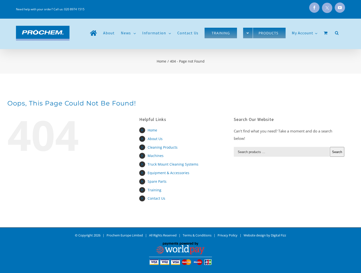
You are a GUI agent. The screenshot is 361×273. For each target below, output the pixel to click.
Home (152, 130)
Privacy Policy (227, 235)
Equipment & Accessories (168, 172)
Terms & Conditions (197, 235)
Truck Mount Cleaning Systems (173, 164)
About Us (155, 138)
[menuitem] (93, 33)
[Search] (337, 33)
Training (154, 190)
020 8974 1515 (74, 9)
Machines (156, 155)
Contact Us (156, 198)
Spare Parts (157, 181)
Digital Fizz (278, 235)
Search (337, 152)
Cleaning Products (163, 147)
